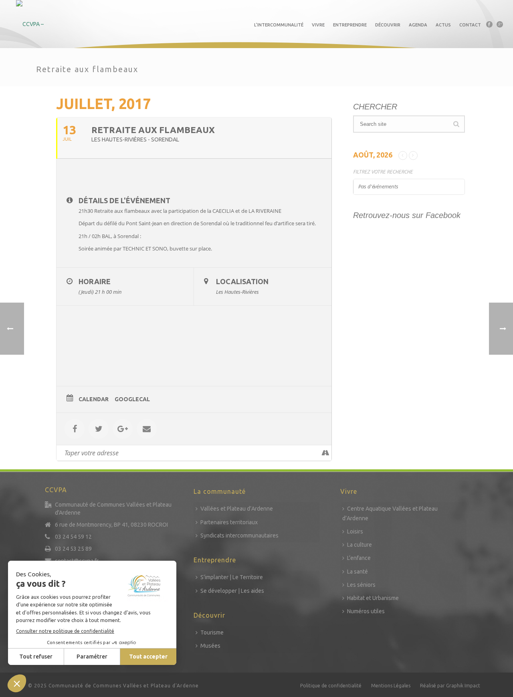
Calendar (94, 399)
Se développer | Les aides (232, 591)
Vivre (318, 24)
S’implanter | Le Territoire (231, 577)
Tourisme (212, 632)
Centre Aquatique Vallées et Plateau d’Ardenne (390, 513)
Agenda (418, 24)
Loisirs (355, 531)
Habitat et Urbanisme (373, 598)
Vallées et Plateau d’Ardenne (236, 508)
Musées (210, 645)
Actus (443, 24)
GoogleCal (132, 399)
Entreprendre (350, 24)
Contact (470, 24)
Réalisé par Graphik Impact (450, 685)
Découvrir (387, 24)
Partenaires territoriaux (229, 522)
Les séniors (361, 585)
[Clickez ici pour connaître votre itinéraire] (325, 453)
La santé (357, 571)
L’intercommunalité (278, 24)
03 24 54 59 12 (73, 536)
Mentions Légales (390, 685)
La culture (359, 544)
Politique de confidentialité (331, 685)
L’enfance (359, 558)
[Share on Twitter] (99, 429)
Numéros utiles (366, 611)
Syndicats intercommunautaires (239, 535)
